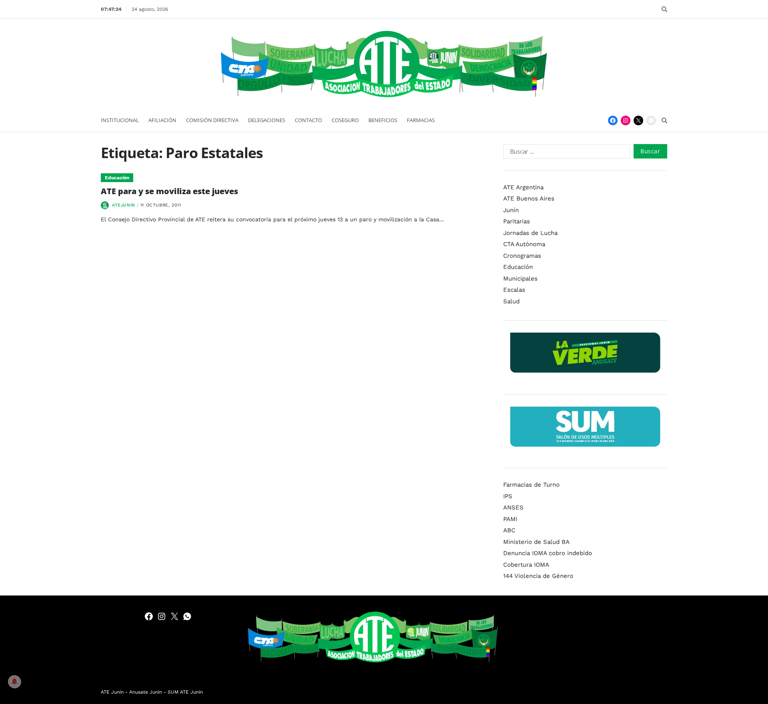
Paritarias (516, 221)
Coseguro (345, 120)
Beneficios (382, 120)
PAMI (510, 519)
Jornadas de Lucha (530, 233)
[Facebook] (613, 120)
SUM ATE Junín (185, 692)
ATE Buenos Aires (528, 198)
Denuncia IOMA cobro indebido (547, 553)
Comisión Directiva (212, 120)
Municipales (520, 278)
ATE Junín (112, 692)
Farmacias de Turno (531, 484)
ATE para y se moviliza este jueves (169, 191)
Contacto (308, 120)
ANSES (513, 507)
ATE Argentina (523, 187)
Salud (511, 301)
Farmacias (421, 120)
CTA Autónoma (524, 244)
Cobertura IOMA (526, 564)
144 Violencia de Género (538, 576)
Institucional (120, 120)
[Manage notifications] (14, 681)
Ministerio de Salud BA (536, 542)
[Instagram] (625, 120)
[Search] (664, 9)
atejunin (123, 205)
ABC (509, 530)
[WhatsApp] (651, 120)
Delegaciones (266, 120)
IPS (507, 496)
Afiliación (162, 120)
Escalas (514, 289)
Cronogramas (522, 255)
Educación (117, 178)
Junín (511, 210)
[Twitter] (638, 120)
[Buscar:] (565, 153)
